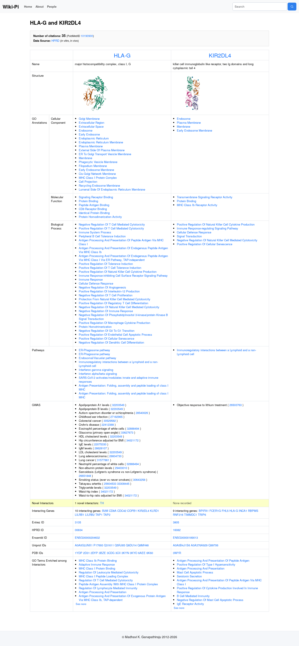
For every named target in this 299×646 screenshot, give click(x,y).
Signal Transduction (189, 236)
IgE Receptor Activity (190, 604)
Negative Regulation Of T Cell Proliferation (105, 295)
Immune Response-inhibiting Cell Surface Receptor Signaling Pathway (123, 275)
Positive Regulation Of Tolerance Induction (106, 264)
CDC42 (121, 511)
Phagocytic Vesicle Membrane (98, 162)
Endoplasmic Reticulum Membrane (101, 142)
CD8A (112, 511)
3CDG (110, 553)
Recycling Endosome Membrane (99, 185)
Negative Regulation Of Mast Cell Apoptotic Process (210, 600)
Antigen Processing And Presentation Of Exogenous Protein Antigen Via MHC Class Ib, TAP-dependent (122, 598)
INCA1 (243, 511)
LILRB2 (90, 514)
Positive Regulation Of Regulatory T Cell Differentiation (113, 303)
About (39, 6)
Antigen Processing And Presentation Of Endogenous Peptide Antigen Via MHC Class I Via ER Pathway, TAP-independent (123, 258)
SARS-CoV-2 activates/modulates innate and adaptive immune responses (118, 379)
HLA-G (122, 55)
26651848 (85, 476)
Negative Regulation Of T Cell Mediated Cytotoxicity (112, 224)
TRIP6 (202, 514)
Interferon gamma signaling (96, 370)
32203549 (118, 405)
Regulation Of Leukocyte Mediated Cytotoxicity (109, 572)
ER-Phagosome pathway (94, 350)
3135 (78, 522)
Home (28, 6)
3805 (176, 522)
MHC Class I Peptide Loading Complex (103, 576)
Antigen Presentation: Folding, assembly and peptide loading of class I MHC (123, 387)
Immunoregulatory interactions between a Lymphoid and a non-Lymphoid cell (118, 364)
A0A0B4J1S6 (181, 545)
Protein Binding (88, 201)
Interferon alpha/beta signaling (98, 374)
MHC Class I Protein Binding (97, 568)
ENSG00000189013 (185, 537)
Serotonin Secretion (189, 576)
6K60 (149, 553)
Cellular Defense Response (96, 283)
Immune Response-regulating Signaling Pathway (207, 228)
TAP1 (98, 514)
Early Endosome (89, 134)
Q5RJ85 (120, 545)
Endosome (85, 130)
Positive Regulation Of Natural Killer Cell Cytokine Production (118, 271)
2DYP (94, 553)
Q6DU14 (131, 545)
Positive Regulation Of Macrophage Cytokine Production (114, 323)
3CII (118, 553)
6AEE (142, 553)
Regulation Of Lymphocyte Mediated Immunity (108, 588)
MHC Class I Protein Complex (98, 177)
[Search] (292, 6)
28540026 (142, 413)
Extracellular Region (91, 122)
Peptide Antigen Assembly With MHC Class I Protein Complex (118, 584)
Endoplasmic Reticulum (94, 138)
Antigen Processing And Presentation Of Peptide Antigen (213, 560)
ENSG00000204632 (87, 537)
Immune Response (91, 279)
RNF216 (178, 514)
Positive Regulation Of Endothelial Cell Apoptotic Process (115, 334)
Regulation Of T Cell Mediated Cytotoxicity (106, 580)
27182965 (116, 417)
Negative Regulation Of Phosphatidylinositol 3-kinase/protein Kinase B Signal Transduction (123, 317)
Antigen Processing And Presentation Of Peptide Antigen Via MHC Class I (121, 242)
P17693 (98, 545)
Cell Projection (88, 181)
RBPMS (253, 511)
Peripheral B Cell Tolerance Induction (102, 236)
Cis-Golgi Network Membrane (97, 174)
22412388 (108, 424)
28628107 (101, 448)
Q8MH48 (143, 545)
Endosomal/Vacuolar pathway (97, 358)
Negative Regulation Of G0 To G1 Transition (106, 330)
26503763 (235, 405)
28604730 (115, 456)
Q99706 (213, 545)
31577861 (103, 460)
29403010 (121, 468)
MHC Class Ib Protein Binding (98, 560)
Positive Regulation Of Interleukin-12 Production (109, 291)
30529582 (110, 421)
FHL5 (225, 511)
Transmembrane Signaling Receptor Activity (204, 197)
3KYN (125, 553)
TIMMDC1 (190, 514)
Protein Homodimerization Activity (100, 217)
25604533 (110, 483)
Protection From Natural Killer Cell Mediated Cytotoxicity (114, 299)
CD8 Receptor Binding (93, 209)
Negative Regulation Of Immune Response (106, 311)
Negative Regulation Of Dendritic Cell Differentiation (111, 342)
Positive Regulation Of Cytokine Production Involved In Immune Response (217, 590)
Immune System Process (95, 232)
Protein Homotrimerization (95, 327)
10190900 (87, 36)
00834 (79, 530)
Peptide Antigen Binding (94, 205)
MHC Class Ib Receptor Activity (197, 205)
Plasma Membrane (91, 146)
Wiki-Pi (11, 6)
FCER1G (215, 511)
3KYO (133, 553)
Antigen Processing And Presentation (102, 592)
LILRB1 (79, 514)
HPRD (55, 40)
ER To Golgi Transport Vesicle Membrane (105, 154)
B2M (105, 511)
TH (102, 503)
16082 (177, 530)
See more (81, 604)
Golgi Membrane (89, 118)
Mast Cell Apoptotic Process (195, 572)
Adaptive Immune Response (97, 564)
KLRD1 (154, 511)
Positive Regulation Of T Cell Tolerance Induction (110, 268)
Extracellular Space (91, 126)
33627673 (127, 432)
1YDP (78, 553)
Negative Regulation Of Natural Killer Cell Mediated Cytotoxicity (119, 307)
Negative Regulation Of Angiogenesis (102, 287)
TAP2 (106, 514)
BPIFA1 (204, 511)
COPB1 (132, 511)
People (51, 6)
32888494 (133, 428)
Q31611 (109, 545)
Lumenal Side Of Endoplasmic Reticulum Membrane (112, 189)
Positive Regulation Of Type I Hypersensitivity (206, 564)
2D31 (86, 553)
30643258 (139, 480)
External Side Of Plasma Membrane (102, 150)
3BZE (102, 553)
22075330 (100, 444)
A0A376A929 (199, 545)
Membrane (85, 158)
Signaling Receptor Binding (96, 197)
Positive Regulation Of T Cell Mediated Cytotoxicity (111, 228)
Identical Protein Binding (94, 213)
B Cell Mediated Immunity (193, 596)
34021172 (132, 440)
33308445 (123, 483)
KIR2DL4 (220, 55)
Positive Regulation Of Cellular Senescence (106, 338)
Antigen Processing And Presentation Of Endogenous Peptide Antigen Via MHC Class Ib (123, 250)
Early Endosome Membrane (96, 170)
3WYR (177, 553)
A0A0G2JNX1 (84, 545)
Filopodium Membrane (93, 166)
